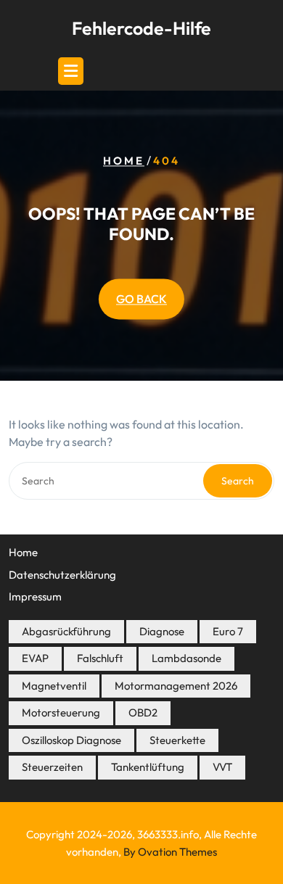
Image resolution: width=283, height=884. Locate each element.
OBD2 (142, 712)
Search (237, 480)
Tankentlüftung (147, 767)
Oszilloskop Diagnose (71, 740)
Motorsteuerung (61, 712)
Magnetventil (54, 686)
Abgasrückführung (66, 631)
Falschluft (100, 658)
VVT (222, 767)
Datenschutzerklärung (62, 575)
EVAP (35, 658)
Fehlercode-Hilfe (141, 28)
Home (123, 161)
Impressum (35, 596)
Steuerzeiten (52, 767)
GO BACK (141, 299)
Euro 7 (228, 631)
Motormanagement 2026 (176, 686)
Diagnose (161, 631)
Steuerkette (177, 740)
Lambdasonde (186, 658)
